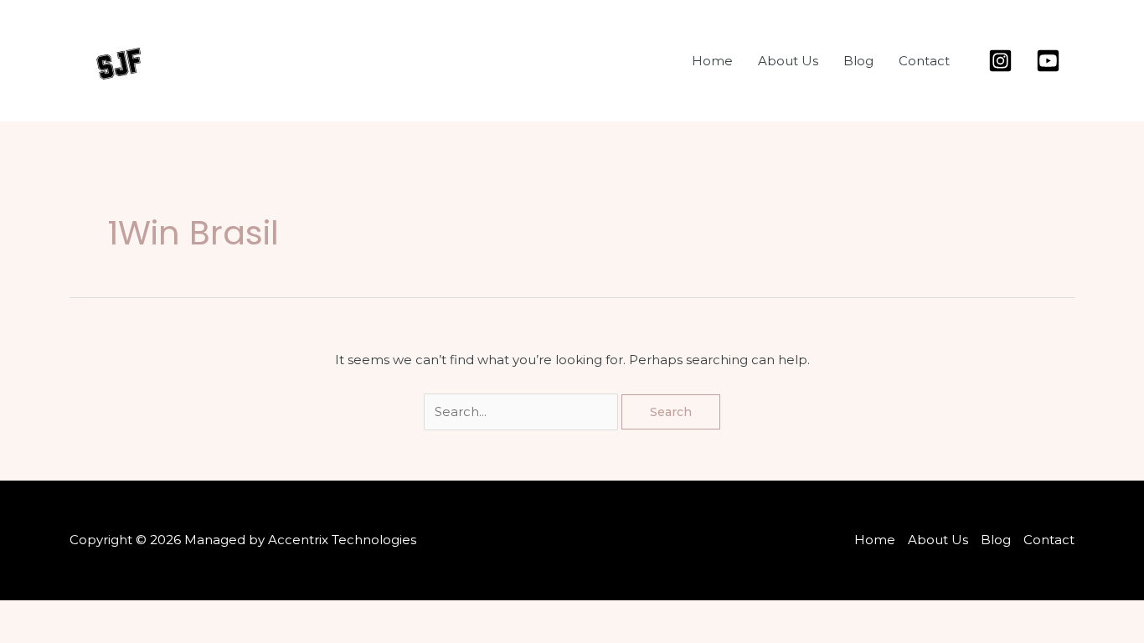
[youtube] (1050, 61)
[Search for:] (522, 411)
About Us (788, 61)
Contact (924, 61)
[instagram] (1003, 61)
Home (712, 61)
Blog (858, 61)
